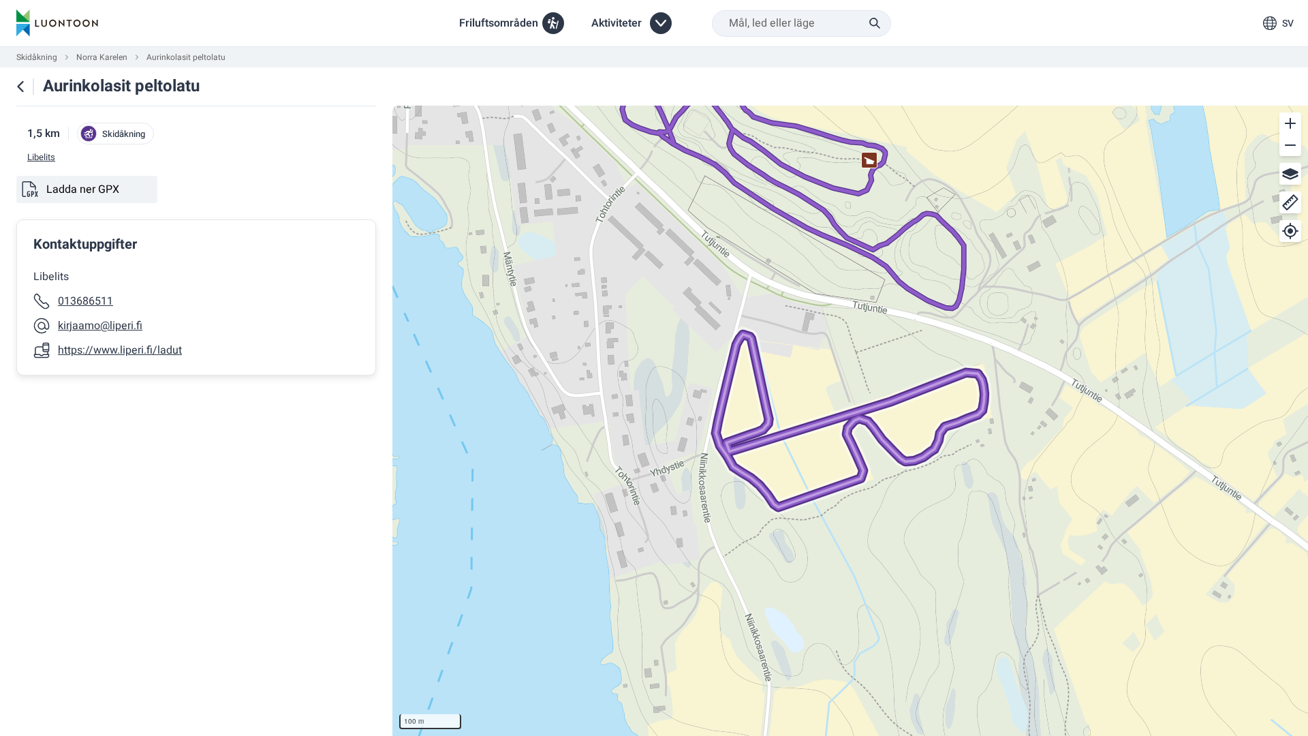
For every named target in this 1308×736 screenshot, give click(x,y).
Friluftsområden (498, 23)
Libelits (41, 157)
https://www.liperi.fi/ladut (120, 350)
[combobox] (801, 23)
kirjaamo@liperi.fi (100, 326)
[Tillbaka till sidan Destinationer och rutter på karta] (20, 86)
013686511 (85, 301)
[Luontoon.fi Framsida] (57, 23)
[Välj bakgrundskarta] (1290, 174)
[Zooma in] (1290, 123)
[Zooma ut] (1290, 145)
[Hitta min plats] (1290, 231)
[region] (850, 421)
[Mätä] (1290, 202)
